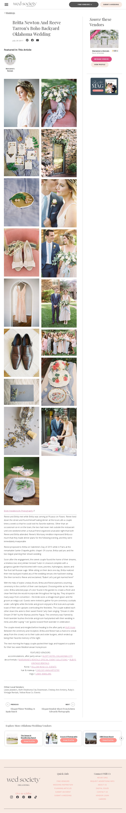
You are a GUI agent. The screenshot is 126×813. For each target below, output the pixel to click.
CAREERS (102, 799)
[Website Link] (23, 787)
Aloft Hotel (70, 627)
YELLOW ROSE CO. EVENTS (43, 666)
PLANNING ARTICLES (63, 788)
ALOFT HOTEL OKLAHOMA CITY (57, 656)
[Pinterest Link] (24, 797)
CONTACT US (102, 792)
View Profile (99, 64)
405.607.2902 (102, 777)
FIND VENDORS (84, 4)
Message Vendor (101, 59)
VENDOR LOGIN (102, 795)
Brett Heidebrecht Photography (18, 510)
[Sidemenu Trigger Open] (6, 4)
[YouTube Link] (30, 797)
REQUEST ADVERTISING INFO (102, 781)
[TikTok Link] (36, 797)
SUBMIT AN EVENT (63, 792)
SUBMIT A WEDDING (111, 4)
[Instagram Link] (11, 797)
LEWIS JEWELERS (43, 674)
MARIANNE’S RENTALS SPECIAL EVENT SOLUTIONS (43, 659)
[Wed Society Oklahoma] (25, 4)
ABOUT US (102, 785)
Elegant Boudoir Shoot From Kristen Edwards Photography (58, 710)
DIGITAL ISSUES (102, 788)
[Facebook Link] (18, 797)
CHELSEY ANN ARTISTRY (48, 670)
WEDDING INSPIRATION (63, 785)
